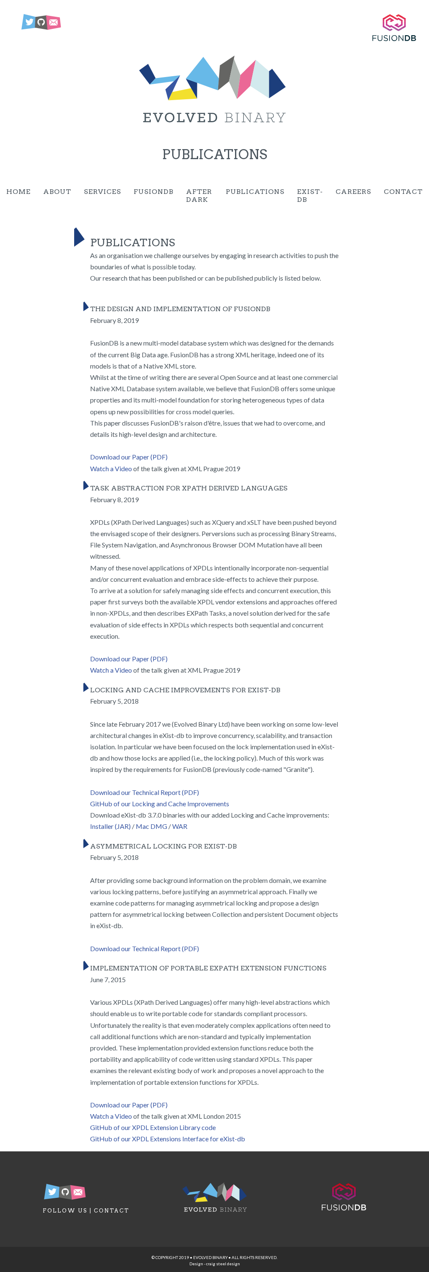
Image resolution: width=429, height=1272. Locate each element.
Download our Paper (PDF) (129, 457)
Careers (353, 192)
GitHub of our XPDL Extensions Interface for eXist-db (167, 1139)
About (57, 192)
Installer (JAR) (110, 826)
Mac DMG (151, 826)
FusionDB (153, 192)
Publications (255, 192)
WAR (179, 826)
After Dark (199, 196)
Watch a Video (111, 468)
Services (102, 192)
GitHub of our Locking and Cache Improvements (159, 804)
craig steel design (223, 1264)
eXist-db (310, 196)
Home (18, 192)
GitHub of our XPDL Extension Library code (153, 1127)
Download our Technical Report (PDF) (144, 792)
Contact (403, 192)
